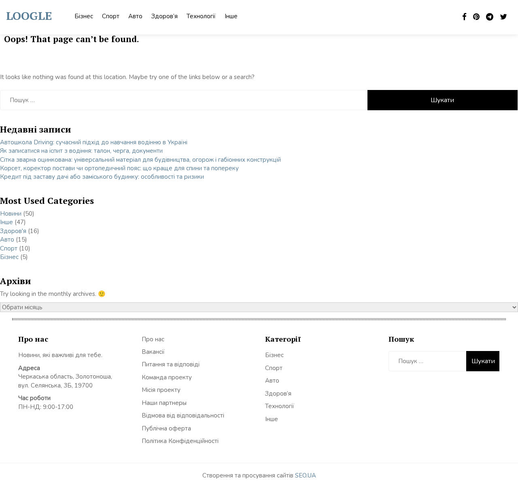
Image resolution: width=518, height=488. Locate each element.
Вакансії (153, 352)
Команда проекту (167, 377)
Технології (201, 16)
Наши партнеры (164, 403)
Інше (231, 16)
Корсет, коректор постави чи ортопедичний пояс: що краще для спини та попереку (119, 168)
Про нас (153, 339)
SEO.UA (305, 475)
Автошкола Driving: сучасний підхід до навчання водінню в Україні (93, 142)
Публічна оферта (166, 428)
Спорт (110, 16)
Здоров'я (13, 231)
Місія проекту (161, 390)
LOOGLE (29, 15)
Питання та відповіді (171, 364)
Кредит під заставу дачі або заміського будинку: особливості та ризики (102, 177)
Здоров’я (164, 16)
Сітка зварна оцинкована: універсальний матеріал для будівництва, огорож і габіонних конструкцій (140, 160)
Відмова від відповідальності (183, 415)
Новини (10, 214)
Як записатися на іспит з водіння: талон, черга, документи (81, 151)
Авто (135, 16)
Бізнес (83, 16)
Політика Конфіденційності (180, 441)
